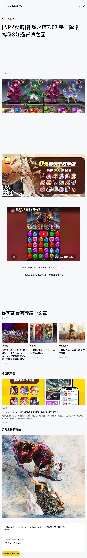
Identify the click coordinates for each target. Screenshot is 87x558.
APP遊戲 (5, 346)
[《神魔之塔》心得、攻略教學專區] (72, 333)
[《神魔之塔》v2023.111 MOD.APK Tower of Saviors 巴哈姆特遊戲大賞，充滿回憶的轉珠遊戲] (15, 333)
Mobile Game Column (14, 539)
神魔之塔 (11, 19)
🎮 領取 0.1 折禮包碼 (11, 553)
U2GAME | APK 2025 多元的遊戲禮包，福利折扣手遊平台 (30, 412)
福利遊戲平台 (59, 527)
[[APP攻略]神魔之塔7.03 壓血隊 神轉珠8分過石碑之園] (43, 96)
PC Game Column (13, 543)
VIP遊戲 (4, 408)
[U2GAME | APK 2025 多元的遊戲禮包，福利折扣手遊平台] (43, 392)
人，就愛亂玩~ (14, 6)
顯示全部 (5, 318)
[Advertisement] (43, 57)
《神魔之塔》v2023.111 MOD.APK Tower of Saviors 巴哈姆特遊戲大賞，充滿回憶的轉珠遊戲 (14, 354)
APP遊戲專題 (63, 346)
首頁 (3, 19)
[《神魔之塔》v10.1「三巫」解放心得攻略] (43, 333)
